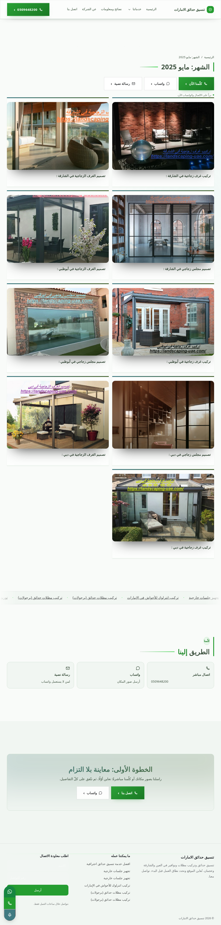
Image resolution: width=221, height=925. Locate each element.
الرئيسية (151, 9)
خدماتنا (137, 9)
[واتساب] (10, 891)
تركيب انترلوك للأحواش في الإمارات (173, 597)
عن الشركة (89, 9)
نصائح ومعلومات (111, 9)
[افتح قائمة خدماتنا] (129, 9)
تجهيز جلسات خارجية (117, 871)
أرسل (37, 890)
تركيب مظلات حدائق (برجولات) (115, 597)
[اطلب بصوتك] (10, 915)
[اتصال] (10, 903)
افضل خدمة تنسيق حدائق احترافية (108, 864)
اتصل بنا (72, 9)
